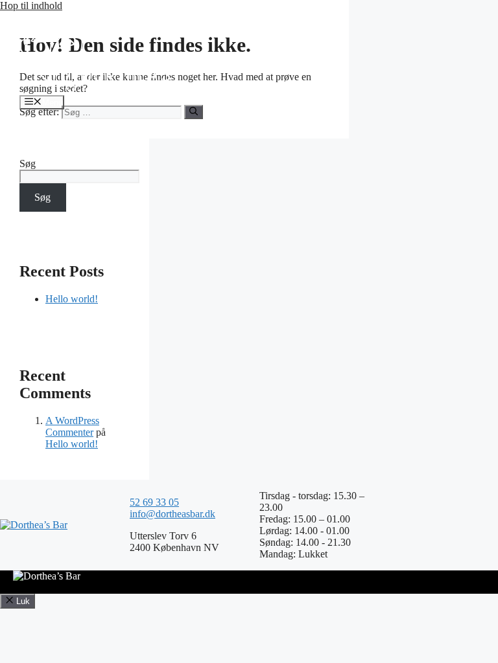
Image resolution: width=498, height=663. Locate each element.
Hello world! (71, 298)
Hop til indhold (31, 5)
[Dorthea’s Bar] (94, 89)
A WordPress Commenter (72, 426)
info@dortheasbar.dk (172, 513)
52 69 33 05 (154, 502)
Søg (27, 163)
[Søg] (193, 112)
